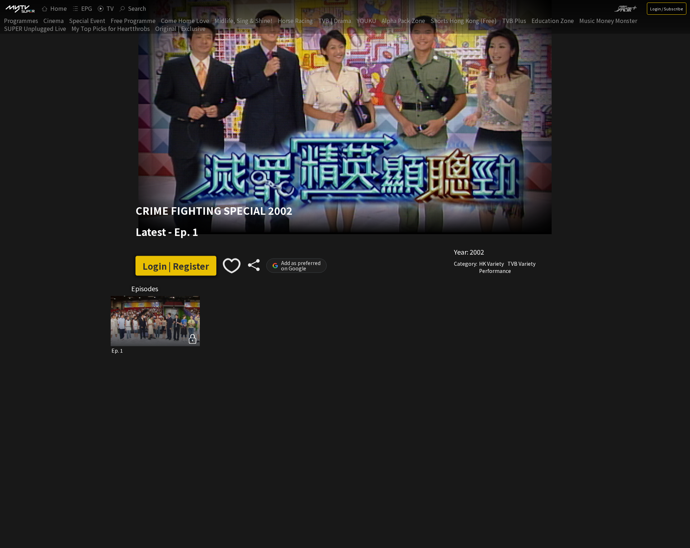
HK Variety (491, 263)
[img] (20, 8)
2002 (477, 251)
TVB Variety (521, 263)
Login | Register (176, 265)
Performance (495, 270)
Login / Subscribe (666, 8)
